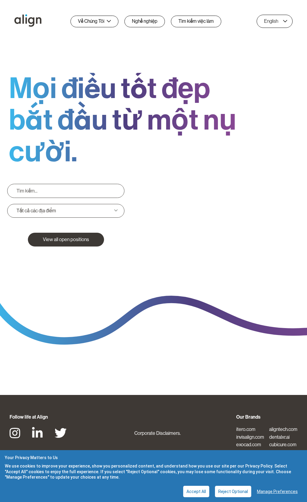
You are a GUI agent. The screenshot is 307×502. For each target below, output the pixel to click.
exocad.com (248, 444)
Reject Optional (233, 491)
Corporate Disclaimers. (157, 433)
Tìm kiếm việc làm (196, 21)
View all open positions (66, 239)
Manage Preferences (277, 491)
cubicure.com (283, 444)
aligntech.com (283, 429)
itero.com (245, 429)
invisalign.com (250, 437)
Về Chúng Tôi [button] (91, 21)
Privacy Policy (258, 466)
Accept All (196, 491)
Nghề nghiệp (144, 21)
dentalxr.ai (279, 437)
